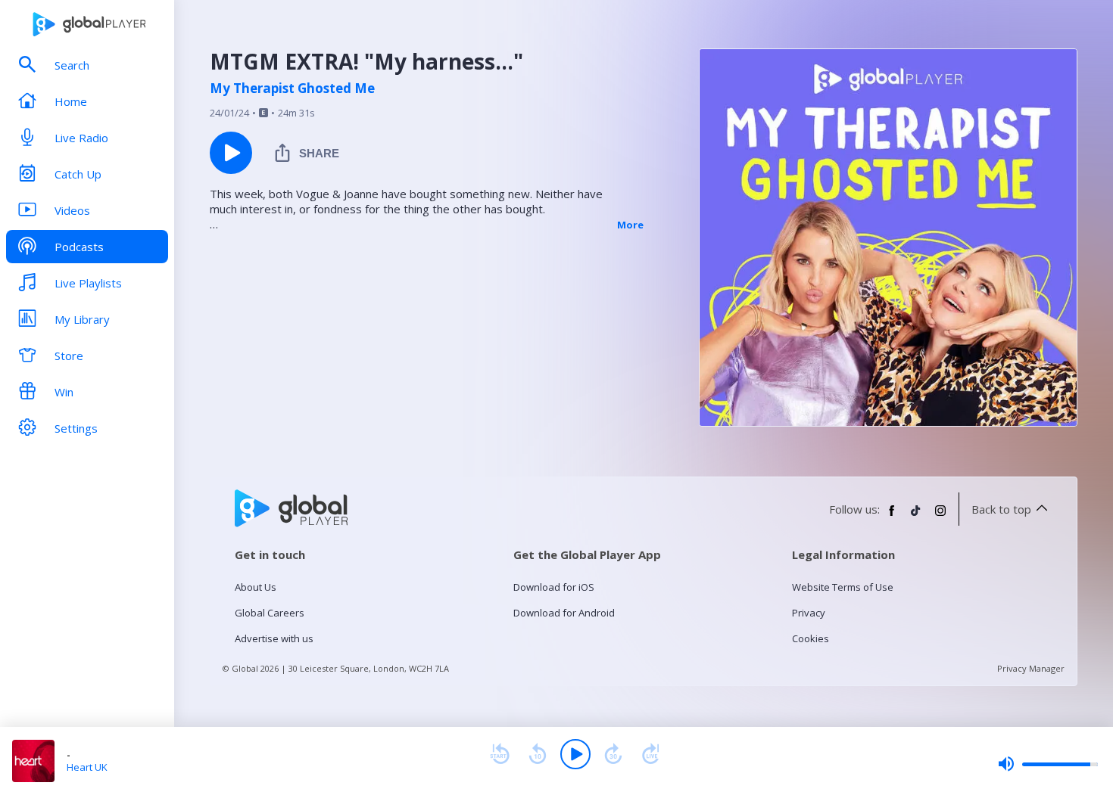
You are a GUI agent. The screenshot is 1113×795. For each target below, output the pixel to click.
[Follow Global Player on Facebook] (892, 516)
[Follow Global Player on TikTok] (916, 516)
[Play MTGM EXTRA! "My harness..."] (231, 153)
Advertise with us (274, 638)
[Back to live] (651, 754)
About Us (255, 587)
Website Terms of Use (842, 587)
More (630, 224)
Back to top (1001, 509)
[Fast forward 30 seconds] (613, 754)
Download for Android (564, 613)
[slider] (1048, 764)
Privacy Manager (1031, 668)
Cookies (810, 638)
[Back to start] (500, 754)
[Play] (575, 754)
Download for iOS (553, 587)
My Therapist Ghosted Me (292, 88)
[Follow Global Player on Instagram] (940, 516)
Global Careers (269, 613)
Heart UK (87, 767)
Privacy (808, 613)
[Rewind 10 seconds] (537, 754)
